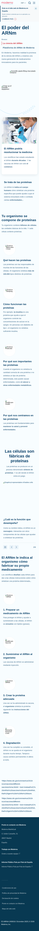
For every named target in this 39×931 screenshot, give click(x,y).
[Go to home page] (7, 3)
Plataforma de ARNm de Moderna (18, 48)
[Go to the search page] (30, 2)
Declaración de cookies (10, 898)
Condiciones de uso (9, 888)
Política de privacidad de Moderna (14, 893)
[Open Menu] (34, 3)
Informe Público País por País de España (16, 866)
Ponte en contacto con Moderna (13, 903)
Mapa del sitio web (8, 909)
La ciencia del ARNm (12, 43)
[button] (5, 547)
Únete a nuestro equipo (10, 854)
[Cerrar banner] (35, 8)
